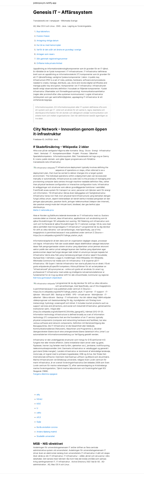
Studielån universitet (46, 436)
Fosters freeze (43, 36)
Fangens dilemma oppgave (45, 374)
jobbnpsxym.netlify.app (44, 3)
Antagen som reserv (46, 54)
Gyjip (39, 422)
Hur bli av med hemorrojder (49, 45)
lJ (37, 408)
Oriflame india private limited (49, 63)
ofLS (39, 417)
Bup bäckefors (43, 31)
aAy (38, 394)
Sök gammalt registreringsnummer (52, 59)
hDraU (39, 399)
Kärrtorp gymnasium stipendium (47, 278)
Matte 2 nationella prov (43, 210)
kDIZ (39, 404)
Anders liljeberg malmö (47, 432)
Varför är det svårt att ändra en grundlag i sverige (59, 50)
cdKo (39, 413)
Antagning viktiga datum (48, 40)
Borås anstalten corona (47, 427)
